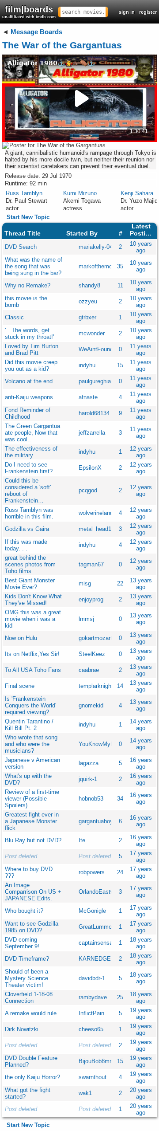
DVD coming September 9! (22, 943)
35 (120, 266)
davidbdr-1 (92, 978)
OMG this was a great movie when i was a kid (33, 619)
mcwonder (92, 333)
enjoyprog (91, 599)
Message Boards (36, 31)
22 (120, 583)
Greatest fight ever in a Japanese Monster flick (32, 821)
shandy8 (89, 285)
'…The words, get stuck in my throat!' (29, 333)
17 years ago (141, 856)
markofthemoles (99, 266)
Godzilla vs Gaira (27, 529)
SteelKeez (92, 654)
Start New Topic (28, 217)
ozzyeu (88, 301)
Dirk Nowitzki (21, 1029)
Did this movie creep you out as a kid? (31, 365)
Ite (82, 840)
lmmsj (86, 619)
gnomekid (91, 705)
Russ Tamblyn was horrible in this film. (29, 513)
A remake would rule (31, 1013)
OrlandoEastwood (101, 891)
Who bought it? (24, 910)
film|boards (29, 11)
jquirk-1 (88, 779)
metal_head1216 (100, 529)
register (148, 12)
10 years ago (141, 247)
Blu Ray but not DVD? (33, 840)
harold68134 (94, 413)
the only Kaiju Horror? (32, 1077)
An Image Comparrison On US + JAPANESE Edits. (33, 892)
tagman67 (91, 564)
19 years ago (141, 1013)
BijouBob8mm (96, 1061)
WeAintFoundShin (102, 349)
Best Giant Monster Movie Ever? (30, 583)
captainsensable (99, 942)
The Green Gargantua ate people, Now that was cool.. (32, 433)
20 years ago (141, 1093)
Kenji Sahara (137, 193)
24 (120, 872)
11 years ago (140, 349)
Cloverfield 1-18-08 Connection (29, 997)
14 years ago (141, 724)
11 (120, 285)
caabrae (89, 670)
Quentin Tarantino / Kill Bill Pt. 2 (29, 724)
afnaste (88, 397)
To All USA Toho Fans (33, 670)
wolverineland (96, 513)
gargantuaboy (96, 821)
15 (120, 365)
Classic (14, 317)
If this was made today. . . (26, 545)
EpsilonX (90, 467)
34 (120, 798)
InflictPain (91, 1013)
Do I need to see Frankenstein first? (29, 468)
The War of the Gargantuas (62, 45)
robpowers (92, 872)
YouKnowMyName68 (105, 744)
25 (120, 997)
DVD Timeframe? (27, 958)
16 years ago (141, 763)
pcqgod (88, 490)
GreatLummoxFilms (104, 926)
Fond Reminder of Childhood (27, 413)
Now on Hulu (21, 638)
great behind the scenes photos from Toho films (30, 564)
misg (85, 583)
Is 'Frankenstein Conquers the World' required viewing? (30, 705)
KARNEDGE (95, 958)
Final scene (19, 686)
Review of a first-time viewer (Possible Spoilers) (32, 799)
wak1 (85, 1093)
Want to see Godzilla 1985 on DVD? (31, 927)
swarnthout (92, 1077)
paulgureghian (96, 381)
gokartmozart (95, 638)
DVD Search (21, 246)
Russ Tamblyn (24, 193)
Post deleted (21, 856)
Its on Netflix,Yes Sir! (32, 654)
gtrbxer (87, 317)
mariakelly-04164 (100, 246)
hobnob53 (91, 798)
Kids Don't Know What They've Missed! (33, 599)
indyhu (87, 365)
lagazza (88, 763)
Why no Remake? (27, 285)
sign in (127, 12)
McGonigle (92, 910)
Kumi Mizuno (80, 193)
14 (120, 686)
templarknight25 (99, 686)
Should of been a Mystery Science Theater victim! (26, 978)
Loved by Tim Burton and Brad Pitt (31, 349)
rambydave (93, 997)
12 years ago (141, 452)
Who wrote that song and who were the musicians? (31, 744)
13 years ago (141, 583)
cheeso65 (91, 1029)
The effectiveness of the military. (31, 452)
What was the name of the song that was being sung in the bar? (33, 266)
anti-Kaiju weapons (29, 397)
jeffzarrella (92, 432)
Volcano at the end (29, 381)
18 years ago (141, 943)
